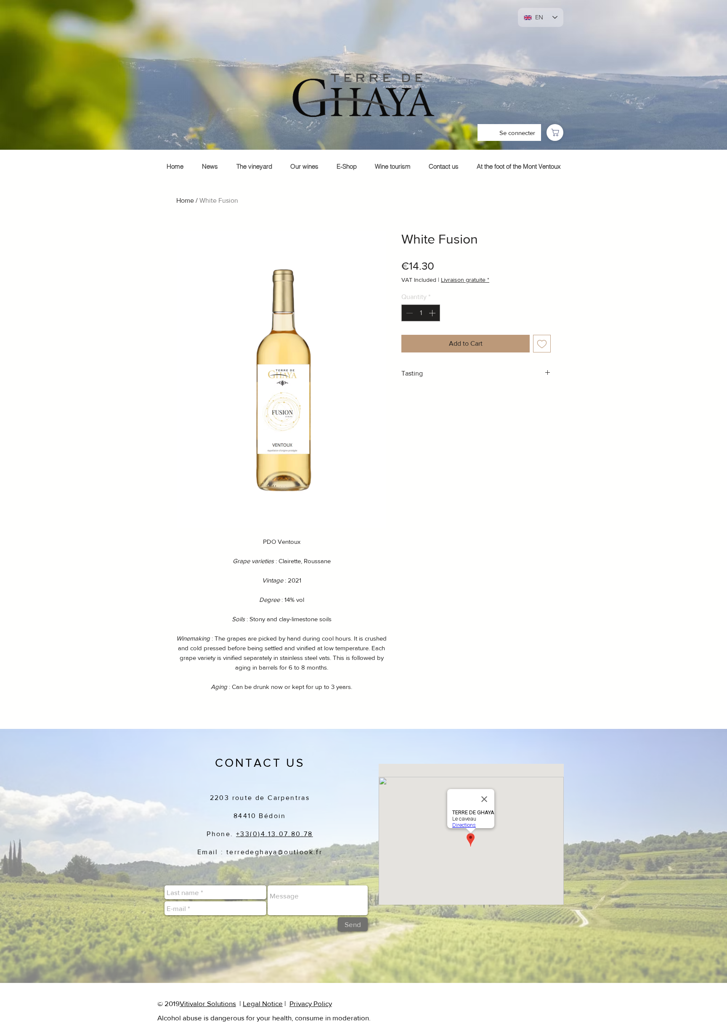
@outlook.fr (300, 851)
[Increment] (433, 313)
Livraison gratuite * (465, 279)
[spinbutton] (420, 313)
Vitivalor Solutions (208, 1003)
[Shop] (555, 132)
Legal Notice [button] (263, 1003)
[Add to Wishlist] (542, 343)
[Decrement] (408, 313)
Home (185, 200)
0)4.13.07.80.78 (283, 833)
